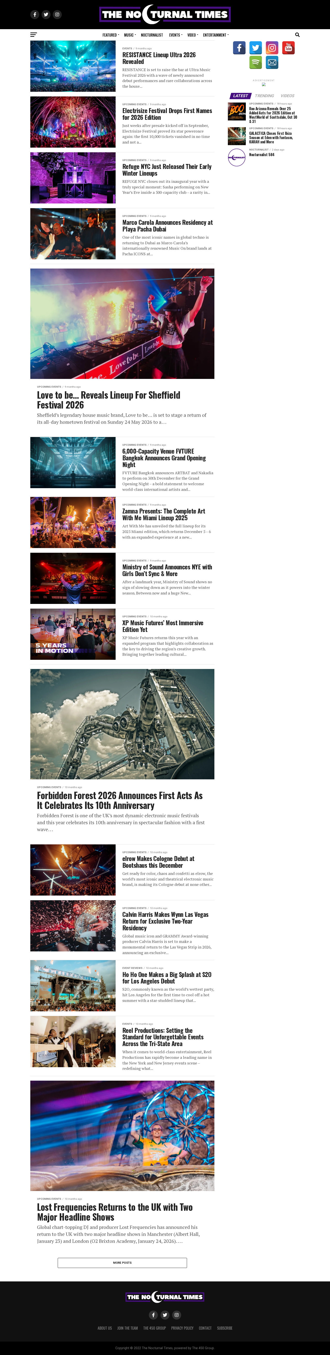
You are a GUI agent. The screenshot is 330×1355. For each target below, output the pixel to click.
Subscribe (224, 1328)
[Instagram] (272, 48)
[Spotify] (255, 62)
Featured (110, 35)
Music (129, 35)
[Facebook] (239, 48)
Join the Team (127, 1328)
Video (191, 35)
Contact (205, 1328)
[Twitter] (255, 48)
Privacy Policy (182, 1328)
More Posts (122, 1262)
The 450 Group (154, 1328)
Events (174, 35)
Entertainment (214, 35)
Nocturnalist (152, 35)
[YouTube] (288, 48)
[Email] (272, 62)
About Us (105, 1328)
